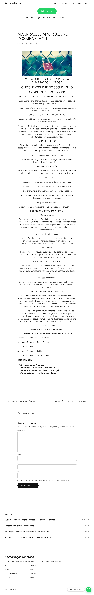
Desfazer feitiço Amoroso (32, 365)
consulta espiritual (27, 119)
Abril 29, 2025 (85, 520)
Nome (19, 454)
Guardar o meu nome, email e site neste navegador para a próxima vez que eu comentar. (44, 480)
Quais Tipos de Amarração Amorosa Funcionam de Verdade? (30, 520)
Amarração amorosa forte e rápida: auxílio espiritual (27, 532)
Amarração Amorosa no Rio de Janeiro (38, 367)
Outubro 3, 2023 (84, 537)
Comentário (21, 431)
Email (19, 463)
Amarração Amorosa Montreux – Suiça (38, 373)
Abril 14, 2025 (85, 526)
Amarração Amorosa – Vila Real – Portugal (40, 370)
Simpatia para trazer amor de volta (19, 526)
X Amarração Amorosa (14, 3)
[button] (88, 589)
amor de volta (33, 43)
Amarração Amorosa (39, 108)
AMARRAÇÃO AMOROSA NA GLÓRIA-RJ (21, 401)
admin (25, 43)
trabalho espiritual (47, 170)
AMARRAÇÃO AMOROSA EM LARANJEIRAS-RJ (71, 401)
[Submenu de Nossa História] (88, 3)
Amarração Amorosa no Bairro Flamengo (34, 342)
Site (18, 472)
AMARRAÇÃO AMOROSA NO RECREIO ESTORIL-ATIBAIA (28, 537)
